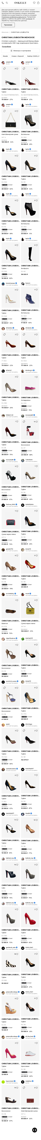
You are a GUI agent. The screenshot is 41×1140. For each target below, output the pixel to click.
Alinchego (28, 724)
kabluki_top (10, 858)
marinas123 (29, 638)
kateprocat (9, 415)
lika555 (27, 813)
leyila (27, 104)
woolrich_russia (11, 681)
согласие (29, 19)
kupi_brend (9, 1081)
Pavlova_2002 (10, 504)
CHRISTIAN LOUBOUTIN (11, 89)
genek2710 (9, 549)
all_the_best (29, 1036)
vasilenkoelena (11, 768)
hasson (27, 283)
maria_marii (29, 947)
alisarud (8, 370)
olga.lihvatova (10, 638)
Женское (5, 32)
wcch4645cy (10, 593)
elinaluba (9, 328)
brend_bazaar (10, 283)
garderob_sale (10, 947)
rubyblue (28, 1081)
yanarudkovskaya (12, 992)
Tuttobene (28, 459)
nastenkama (29, 504)
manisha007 (29, 768)
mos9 (27, 593)
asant (8, 724)
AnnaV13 (28, 549)
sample (8, 62)
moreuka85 (29, 415)
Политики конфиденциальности (14, 17)
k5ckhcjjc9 (29, 370)
